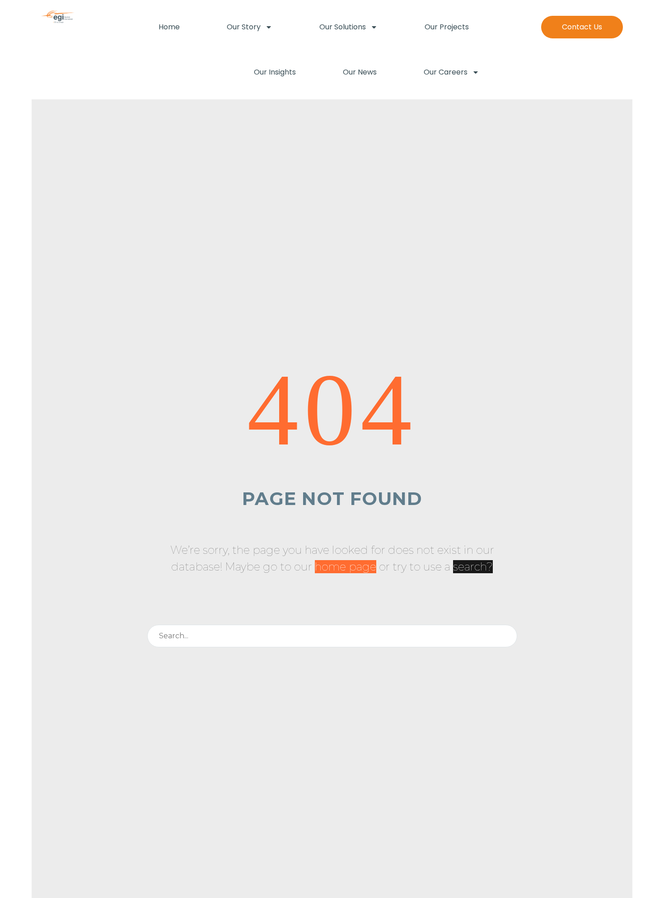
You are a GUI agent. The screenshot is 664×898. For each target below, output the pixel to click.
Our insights (275, 72)
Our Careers (446, 72)
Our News (360, 72)
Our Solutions (342, 27)
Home (169, 27)
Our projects (447, 27)
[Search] (506, 636)
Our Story (244, 27)
